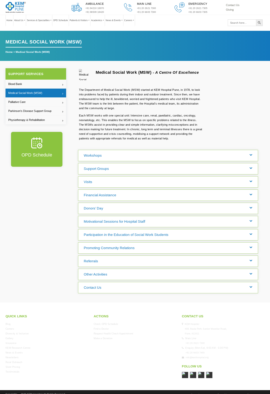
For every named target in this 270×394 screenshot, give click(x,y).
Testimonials (13, 351)
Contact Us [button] (88, 268)
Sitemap (250, 374)
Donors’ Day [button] (89, 200)
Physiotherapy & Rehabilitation (26, 119)
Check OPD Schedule (106, 303)
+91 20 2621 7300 (146, 8)
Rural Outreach (14, 342)
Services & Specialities (38, 20)
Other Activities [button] (90, 256)
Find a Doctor (101, 308)
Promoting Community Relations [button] (102, 234)
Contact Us (233, 5)
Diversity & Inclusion (17, 313)
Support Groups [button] (91, 165)
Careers (128, 20)
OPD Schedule (60, 20)
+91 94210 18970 (94, 8)
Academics (97, 20)
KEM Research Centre (18, 327)
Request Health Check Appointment (113, 313)
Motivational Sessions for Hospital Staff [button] (106, 211)
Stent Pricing (13, 346)
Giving (230, 9)
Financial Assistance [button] (94, 188)
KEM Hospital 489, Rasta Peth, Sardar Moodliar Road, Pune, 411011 (206, 309)
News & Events (113, 20)
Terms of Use (223, 374)
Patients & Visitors (79, 20)
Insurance (11, 323)
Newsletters (12, 337)
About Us (19, 20)
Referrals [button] (87, 245)
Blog (8, 303)
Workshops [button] (88, 154)
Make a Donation (103, 318)
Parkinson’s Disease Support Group (29, 110)
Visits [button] (84, 177)
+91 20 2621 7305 (198, 8)
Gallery (9, 318)
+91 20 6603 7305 (198, 12)
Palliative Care (17, 101)
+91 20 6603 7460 (195, 332)
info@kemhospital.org (197, 337)
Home (9, 20)
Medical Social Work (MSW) (25, 92)
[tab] (168, 154)
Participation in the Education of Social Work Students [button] (116, 222)
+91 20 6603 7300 (146, 12)
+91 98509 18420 (94, 12)
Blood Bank (15, 83)
